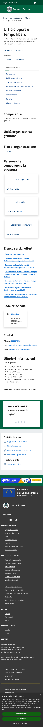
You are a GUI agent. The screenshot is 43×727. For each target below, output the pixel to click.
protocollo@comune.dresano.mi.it (21, 349)
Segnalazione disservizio (13, 672)
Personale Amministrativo (14, 546)
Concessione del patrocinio (14, 254)
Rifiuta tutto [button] (21, 719)
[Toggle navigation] (4, 9)
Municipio (15, 314)
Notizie (7, 613)
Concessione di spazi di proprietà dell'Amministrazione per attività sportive (19, 266)
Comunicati (9, 617)
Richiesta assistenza (12, 679)
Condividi (7, 50)
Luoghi (7, 630)
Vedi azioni (18, 50)
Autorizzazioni (10, 603)
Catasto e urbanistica (12, 576)
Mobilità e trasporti (11, 580)
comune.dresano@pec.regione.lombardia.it (23, 345)
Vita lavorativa (10, 566)
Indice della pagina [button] (13, 67)
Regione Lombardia (10, 2)
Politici (7, 543)
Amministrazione (16, 18)
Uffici (26, 18)
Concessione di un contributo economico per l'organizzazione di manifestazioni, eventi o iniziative (20, 274)
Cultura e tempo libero (13, 563)
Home (5, 18)
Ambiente (8, 597)
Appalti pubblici (10, 573)
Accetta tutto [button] (21, 714)
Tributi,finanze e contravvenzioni (16, 593)
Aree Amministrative (12, 533)
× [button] (40, 695)
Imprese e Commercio (12, 570)
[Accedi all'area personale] (35, 2)
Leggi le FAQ (9, 676)
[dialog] (21, 710)
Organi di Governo (11, 529)
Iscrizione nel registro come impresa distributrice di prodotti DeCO (17, 288)
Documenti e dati (11, 550)
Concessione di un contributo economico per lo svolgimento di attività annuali (21, 282)
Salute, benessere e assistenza (16, 600)
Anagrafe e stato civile (13, 560)
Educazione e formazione (13, 587)
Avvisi (7, 620)
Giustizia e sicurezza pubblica (15, 590)
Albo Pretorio (9, 692)
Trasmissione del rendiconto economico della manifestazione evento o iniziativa (20, 295)
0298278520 (16, 341)
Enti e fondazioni (11, 539)
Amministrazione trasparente (15, 689)
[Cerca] (38, 9)
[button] (21, 723)
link (3, 709)
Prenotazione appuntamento (15, 669)
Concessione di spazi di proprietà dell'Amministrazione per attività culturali (19, 259)
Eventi (7, 633)
